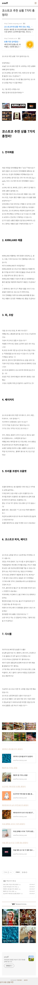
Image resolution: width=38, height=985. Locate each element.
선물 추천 (10, 982)
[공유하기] (8, 872)
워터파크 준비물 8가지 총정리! (12, 749)
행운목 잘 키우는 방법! (9, 767)
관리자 (25, 980)
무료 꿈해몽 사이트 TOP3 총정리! (13, 824)
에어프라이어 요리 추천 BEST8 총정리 (15, 805)
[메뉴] (35, 3)
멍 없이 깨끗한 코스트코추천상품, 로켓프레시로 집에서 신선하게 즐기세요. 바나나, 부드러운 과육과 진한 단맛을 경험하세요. (19, 30)
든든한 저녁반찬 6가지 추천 (10, 887)
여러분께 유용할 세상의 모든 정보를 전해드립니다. (14, 961)
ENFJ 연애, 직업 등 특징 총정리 (11, 884)
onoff (5, 3)
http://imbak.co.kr (10, 38)
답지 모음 (3, 982)
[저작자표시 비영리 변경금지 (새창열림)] (24, 872)
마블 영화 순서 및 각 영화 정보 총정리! (15, 842)
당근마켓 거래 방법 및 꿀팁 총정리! (14, 786)
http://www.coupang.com (13, 23)
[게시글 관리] (11, 872)
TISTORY (19, 980)
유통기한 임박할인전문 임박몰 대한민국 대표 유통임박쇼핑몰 (12, 41)
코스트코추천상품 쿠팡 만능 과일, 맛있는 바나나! (18, 26)
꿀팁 (4, 881)
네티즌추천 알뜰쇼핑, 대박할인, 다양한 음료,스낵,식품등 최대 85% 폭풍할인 (12, 45)
